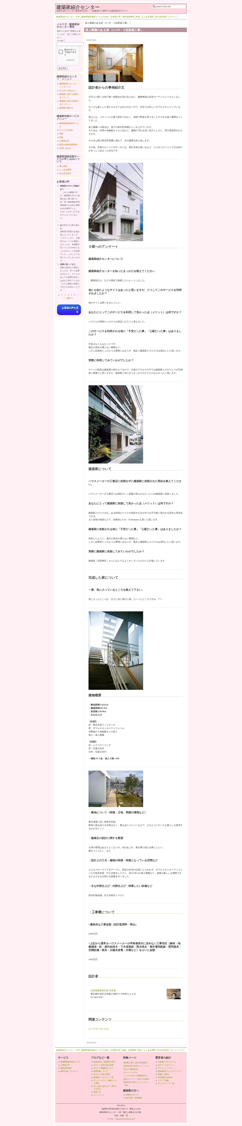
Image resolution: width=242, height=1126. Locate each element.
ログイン (173, 16)
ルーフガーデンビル (99, 1028)
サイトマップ (177, 1050)
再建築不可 (141, 1075)
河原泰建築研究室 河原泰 (103, 990)
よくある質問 (147, 16)
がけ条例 (144, 1079)
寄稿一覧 (97, 1092)
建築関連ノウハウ (100, 1071)
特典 (61, 133)
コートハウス (142, 1082)
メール (60, 40)
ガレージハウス (129, 1072)
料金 (138, 16)
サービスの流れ (66, 130)
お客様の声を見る (70, 310)
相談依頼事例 (128, 16)
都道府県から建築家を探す (104, 1061)
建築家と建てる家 (130, 1062)
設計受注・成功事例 (134, 1097)
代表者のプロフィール (167, 1061)
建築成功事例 (66, 1068)
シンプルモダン (129, 1075)
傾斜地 (126, 1066)
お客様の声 (116, 16)
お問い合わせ (65, 148)
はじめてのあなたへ (68, 90)
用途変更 (127, 1082)
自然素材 (142, 1062)
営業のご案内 (163, 1074)
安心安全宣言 (161, 16)
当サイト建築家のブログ (103, 1068)
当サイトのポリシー (166, 1065)
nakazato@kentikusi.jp (125, 1118)
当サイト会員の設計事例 (103, 1065)
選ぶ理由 (63, 166)
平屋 (133, 1082)
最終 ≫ (70, 298)
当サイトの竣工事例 (101, 1074)
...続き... (126, 1085)
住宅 (125, 1069)
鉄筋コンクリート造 (131, 1079)
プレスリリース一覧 (166, 1083)
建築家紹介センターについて (170, 1071)
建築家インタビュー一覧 (103, 1077)
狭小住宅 (133, 1066)
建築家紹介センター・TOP (68, 16)
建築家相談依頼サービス (71, 1061)
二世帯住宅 (132, 1069)
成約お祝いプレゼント (70, 1071)
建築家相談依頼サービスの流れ (95, 16)
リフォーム (142, 1066)
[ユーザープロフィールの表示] (174, 998)
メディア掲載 (163, 1080)
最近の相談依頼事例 (68, 144)
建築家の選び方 (66, 107)
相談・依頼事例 (129, 1050)
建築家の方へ (132, 1094)
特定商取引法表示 (165, 1077)
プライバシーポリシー (167, 1068)
